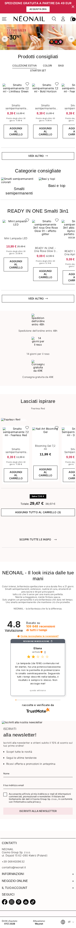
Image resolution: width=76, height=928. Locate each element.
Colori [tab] (47, 65)
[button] (72, 19)
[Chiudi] (73, 6)
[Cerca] (54, 19)
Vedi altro (36, 298)
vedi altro (36, 155)
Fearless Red (38, 408)
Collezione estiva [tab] (24, 65)
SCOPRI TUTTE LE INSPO (35, 539)
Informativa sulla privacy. (27, 801)
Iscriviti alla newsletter (38, 811)
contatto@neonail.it (14, 867)
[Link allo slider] (38, 37)
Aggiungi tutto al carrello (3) (38, 512)
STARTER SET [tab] (38, 70)
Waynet (39, 923)
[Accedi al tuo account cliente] (63, 19)
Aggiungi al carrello (16, 131)
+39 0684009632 (13, 861)
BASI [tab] (61, 65)
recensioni (40, 628)
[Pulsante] (26, 85)
